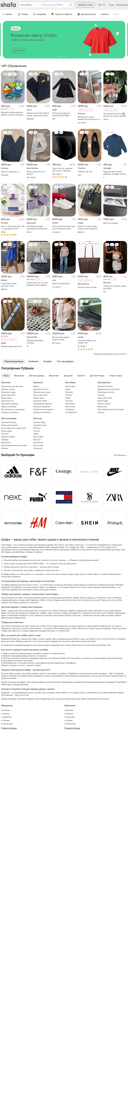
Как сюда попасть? (118, 354)
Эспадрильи (71, 412)
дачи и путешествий (60, 631)
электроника (17, 570)
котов (48, 626)
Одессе (6, 714)
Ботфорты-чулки (8, 392)
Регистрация (122, 5)
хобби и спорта (46, 600)
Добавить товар (85, 5)
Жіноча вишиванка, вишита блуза (60, 338)
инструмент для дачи (90, 600)
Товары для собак (37, 626)
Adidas (74, 645)
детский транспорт (97, 613)
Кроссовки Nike (8, 395)
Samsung (96, 645)
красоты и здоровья (29, 567)
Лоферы (5, 440)
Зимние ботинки (40, 389)
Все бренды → (120, 455)
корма (117, 626)
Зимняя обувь (39, 422)
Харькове (7, 717)
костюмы (19, 598)
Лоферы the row (85, 171)
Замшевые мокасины (42, 404)
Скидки (25, 14)
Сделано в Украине (63, 14)
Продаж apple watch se (11, 346)
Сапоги (69, 395)
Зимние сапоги (8, 389)
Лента (116, 14)
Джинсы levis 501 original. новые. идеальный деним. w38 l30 (38, 114)
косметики (91, 585)
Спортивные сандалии (43, 409)
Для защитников (88, 14)
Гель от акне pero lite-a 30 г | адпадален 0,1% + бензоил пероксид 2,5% (12, 227)
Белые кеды (6, 398)
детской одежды (58, 560)
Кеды (68, 389)
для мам (76, 615)
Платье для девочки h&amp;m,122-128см (61, 114)
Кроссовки (70, 386)
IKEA (109, 645)
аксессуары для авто (49, 570)
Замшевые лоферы (9, 404)
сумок (60, 563)
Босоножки (38, 445)
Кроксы (101, 412)
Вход (111, 5)
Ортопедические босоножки (111, 409)
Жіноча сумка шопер (87, 287)
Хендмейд (41, 14)
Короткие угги (7, 401)
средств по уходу (20, 628)
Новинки (105, 14)
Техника (7, 570)
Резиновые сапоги (106, 392)
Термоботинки (39, 425)
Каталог (9, 14)
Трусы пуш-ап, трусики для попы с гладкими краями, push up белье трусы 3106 (62, 169)
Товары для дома (11, 567)
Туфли (68, 398)
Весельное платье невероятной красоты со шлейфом (89, 118)
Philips (103, 645)
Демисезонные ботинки (12, 386)
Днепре (6, 710)
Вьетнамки (70, 406)
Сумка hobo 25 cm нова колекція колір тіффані (37, 284)
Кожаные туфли (40, 401)
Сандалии (70, 409)
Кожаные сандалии (41, 406)
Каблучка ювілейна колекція (35, 341)
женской (36, 560)
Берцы (36, 386)
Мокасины (102, 406)
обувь (50, 613)
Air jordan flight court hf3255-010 (87, 341)
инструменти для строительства (100, 639)
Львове (6, 720)
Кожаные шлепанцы (10, 412)
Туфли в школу (104, 404)
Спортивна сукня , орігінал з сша (9, 284)
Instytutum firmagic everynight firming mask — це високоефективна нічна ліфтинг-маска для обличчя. (38, 227)
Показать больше (9, 728)
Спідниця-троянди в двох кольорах (114, 287)
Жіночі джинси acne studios (36, 172)
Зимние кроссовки (41, 392)
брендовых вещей (90, 560)
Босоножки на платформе (12, 409)
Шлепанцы (70, 404)
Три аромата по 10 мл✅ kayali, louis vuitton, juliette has (114, 115)
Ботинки (69, 392)
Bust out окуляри (110, 223)
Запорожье (8, 724)
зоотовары (28, 570)
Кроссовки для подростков (13, 428)
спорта (41, 639)
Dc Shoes (86, 645)
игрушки (57, 613)
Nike (79, 645)
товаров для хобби (28, 639)
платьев (56, 585)
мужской (45, 560)
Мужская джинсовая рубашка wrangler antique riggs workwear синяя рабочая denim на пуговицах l (114, 172)
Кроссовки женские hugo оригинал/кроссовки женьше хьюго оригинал (63, 227)
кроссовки (72, 600)
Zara (62, 645)
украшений (71, 563)
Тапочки (69, 401)
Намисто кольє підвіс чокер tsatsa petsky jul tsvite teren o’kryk (87, 227)
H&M (67, 645)
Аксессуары (9, 563)
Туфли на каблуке (8, 406)
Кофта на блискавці (61, 283)
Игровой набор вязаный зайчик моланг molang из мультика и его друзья (12, 113)
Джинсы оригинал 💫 (10, 171)
